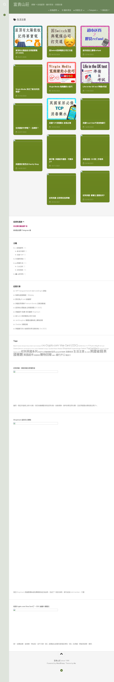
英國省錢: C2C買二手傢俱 (93, 159)
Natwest (41, 348)
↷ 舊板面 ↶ (105, 10)
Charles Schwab (21, 346)
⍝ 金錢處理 (52, 10)
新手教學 (62, 352)
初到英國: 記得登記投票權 (59, 198)
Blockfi (15, 346)
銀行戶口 (60, 354)
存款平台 (41, 352)
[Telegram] (4, 15)
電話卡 (68, 355)
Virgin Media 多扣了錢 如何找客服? (27, 90)
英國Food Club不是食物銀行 (94, 123)
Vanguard (102, 348)
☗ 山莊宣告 (19, 274)
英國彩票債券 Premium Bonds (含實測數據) (30, 303)
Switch (83, 349)
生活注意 (78, 351)
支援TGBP (20, 255)
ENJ (84, 346)
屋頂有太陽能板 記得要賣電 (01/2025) (26, 51)
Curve (80, 346)
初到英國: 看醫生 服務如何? (94, 195)
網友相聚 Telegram (22, 230)
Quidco (51, 348)
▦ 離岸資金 (66, 10)
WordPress (60, 663)
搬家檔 (57, 352)
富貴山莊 (21, 4)
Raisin (56, 348)
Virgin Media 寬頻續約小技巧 (60, 87)
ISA (22, 348)
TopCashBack (93, 348)
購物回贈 (46, 354)
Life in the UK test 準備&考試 (95, 87)
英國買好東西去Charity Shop (27, 164)
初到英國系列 (29, 351)
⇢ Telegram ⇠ (92, 10)
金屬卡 (54, 355)
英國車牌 (37, 355)
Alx (75, 663)
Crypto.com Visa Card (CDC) (62, 345)
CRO (43, 345)
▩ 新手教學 (21, 251)
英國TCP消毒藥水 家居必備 (60, 123)
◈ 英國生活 (77, 10)
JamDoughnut (27, 348)
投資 (53, 352)
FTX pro (91, 346)
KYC (33, 348)
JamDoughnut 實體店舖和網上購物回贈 (29, 320)
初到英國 (20, 270)
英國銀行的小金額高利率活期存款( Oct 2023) (31, 329)
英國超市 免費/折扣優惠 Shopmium (27, 312)
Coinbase (38, 346)
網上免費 (87, 352)
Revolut (60, 348)
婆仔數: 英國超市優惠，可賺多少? (61, 160)
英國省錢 (96, 351)
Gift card (102, 346)
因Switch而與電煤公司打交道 (60, 50)
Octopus (46, 348)
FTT (87, 346)
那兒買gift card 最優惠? (23, 299)
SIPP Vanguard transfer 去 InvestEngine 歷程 (30, 291)
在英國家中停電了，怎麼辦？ (27, 128)
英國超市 (28, 354)
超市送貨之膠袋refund (92, 50)
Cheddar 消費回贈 (21, 324)
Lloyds (36, 348)
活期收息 (69, 352)
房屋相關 (47, 352)
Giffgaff (96, 346)
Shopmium (67, 348)
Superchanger (76, 348)
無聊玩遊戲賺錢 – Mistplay (24, 295)
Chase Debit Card (31, 346)
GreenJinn (17, 349)
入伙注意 (20, 266)
